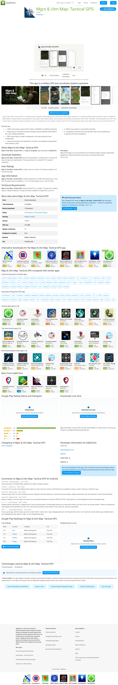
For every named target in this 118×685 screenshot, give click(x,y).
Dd (78, 278)
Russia (14, 534)
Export (32, 299)
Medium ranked (30, 217)
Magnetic (46, 286)
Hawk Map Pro (64, 386)
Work (20, 278)
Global (65, 278)
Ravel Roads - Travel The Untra (24, 655)
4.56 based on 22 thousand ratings (36, 212)
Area (68, 282)
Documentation (79, 640)
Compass (13, 286)
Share (60, 286)
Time (108, 278)
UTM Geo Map (107, 341)
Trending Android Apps (52, 640)
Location (53, 286)
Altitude (66, 286)
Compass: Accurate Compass (8, 363)
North (4, 278)
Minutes (95, 299)
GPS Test (77, 363)
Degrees (48, 295)
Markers (49, 282)
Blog (76, 653)
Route (24, 282)
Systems (101, 282)
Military (20, 286)
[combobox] (64, 2)
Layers (53, 278)
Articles (77, 649)
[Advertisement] (56, 31)
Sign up (103, 2)
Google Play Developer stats (53, 636)
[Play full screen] (79, 67)
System (42, 295)
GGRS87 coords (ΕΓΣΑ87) (37, 341)
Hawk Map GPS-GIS (8, 386)
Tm (94, 295)
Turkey (14, 541)
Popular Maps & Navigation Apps (62, 586)
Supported (5, 299)
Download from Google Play (60, 113)
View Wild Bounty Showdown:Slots (25, 659)
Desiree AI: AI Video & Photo (24, 663)
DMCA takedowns (80, 645)
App (13, 295)
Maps (52, 299)
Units (12, 282)
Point (83, 299)
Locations (13, 299)
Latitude (19, 295)
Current (88, 295)
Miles (55, 282)
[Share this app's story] (73, 67)
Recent (68, 295)
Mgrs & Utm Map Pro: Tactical (37, 386)
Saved (89, 299)
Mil (18, 282)
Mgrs (107, 282)
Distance (62, 282)
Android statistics (51, 632)
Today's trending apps (87, 586)
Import (58, 299)
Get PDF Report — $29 (69, 208)
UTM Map (34, 261)
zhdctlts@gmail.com (67, 450)
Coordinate (87, 282)
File (38, 299)
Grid (40, 286)
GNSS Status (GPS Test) (52, 261)
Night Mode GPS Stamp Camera (95, 319)
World (70, 299)
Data (99, 295)
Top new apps (106, 586)
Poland (14, 538)
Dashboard (94, 2)
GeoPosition (35, 319)
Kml (36, 282)
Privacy (77, 636)
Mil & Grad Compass (51, 386)
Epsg (20, 299)
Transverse (45, 299)
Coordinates (5, 295)
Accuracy (76, 299)
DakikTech (17, 373)
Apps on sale (39, 586)
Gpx (113, 299)
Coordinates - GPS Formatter (95, 261)
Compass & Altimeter (23, 363)
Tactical (26, 278)
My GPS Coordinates (37, 363)
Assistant (33, 278)
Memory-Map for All (8, 341)
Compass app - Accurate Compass (66, 363)
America (84, 278)
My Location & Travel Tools (95, 363)
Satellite (26, 286)
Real (103, 278)
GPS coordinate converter (80, 261)
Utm (95, 282)
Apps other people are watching (17, 586)
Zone (81, 295)
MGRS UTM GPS (7, 261)
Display (26, 299)
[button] (88, 458)
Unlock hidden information (29, 416)
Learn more (88, 205)
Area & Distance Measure (23, 386)
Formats (33, 286)
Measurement (12, 278)
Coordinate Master (22, 319)
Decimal (106, 295)
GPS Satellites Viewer (52, 319)
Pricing (86, 2)
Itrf (90, 278)
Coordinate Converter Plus (23, 261)
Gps (80, 282)
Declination (5, 282)
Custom (43, 282)
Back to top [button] (113, 668)
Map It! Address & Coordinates (66, 261)
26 (25, 229)
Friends (30, 282)
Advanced (41, 278)
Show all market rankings (11, 546)
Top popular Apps (51, 645)
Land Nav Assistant (108, 319)
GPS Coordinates (94, 341)
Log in (113, 2)
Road (47, 278)
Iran (13, 530)
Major (59, 278)
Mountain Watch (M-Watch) (23, 341)
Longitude (27, 295)
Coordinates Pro (108, 261)
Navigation (5, 286)
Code (64, 299)
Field (101, 299)
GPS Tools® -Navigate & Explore (109, 363)
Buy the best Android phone (53, 649)
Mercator (75, 295)
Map (74, 282)
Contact (77, 632)
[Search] (73, 2)
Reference (35, 295)
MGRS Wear (77, 319)
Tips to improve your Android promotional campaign (87, 659)
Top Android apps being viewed (24, 651)
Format (62, 295)
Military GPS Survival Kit (66, 319)
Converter (55, 295)
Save (107, 299)
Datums (71, 278)
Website (63, 454)
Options (96, 278)
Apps (79, 2)
